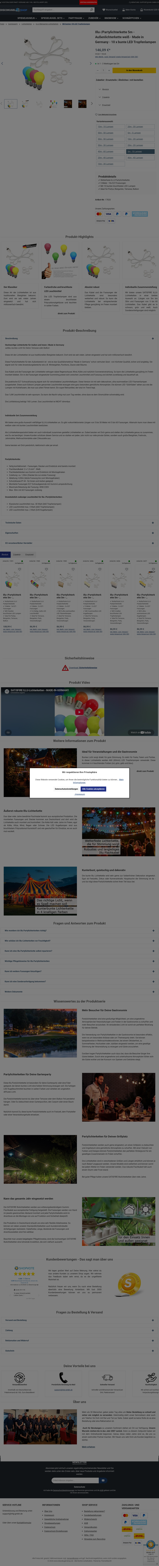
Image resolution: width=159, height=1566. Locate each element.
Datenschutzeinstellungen (66, 789)
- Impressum (79, 794)
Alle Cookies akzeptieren (93, 789)
